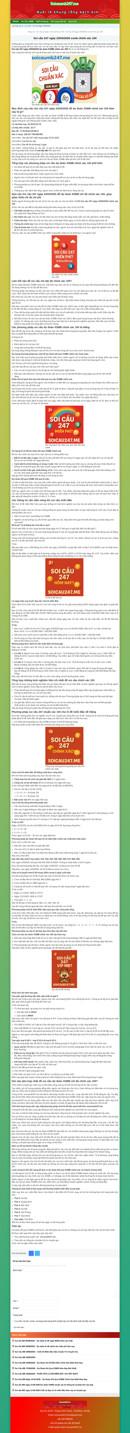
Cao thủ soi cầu (29, 141)
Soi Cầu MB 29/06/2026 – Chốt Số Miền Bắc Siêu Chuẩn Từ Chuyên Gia (46, 1352)
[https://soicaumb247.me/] (65, 18)
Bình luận (18, 1270)
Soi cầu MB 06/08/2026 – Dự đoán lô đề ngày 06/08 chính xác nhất (44, 1341)
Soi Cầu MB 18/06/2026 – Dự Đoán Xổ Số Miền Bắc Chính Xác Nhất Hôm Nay (49, 1363)
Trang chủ (31, 32)
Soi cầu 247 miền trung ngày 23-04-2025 (40, 138)
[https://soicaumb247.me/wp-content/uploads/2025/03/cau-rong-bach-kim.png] (65, 79)
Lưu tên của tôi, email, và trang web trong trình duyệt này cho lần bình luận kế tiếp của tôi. (55, 1321)
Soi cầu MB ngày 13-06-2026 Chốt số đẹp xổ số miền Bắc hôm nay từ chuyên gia (50, 1390)
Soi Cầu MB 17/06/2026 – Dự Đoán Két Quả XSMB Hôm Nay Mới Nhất (45, 1368)
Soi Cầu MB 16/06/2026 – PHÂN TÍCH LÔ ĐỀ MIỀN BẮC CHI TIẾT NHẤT (46, 1374)
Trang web (17, 1315)
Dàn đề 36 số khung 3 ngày (34, 145)
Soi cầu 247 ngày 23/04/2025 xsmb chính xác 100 (65, 38)
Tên (15, 1301)
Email (16, 1308)
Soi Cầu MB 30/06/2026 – (26, 1357)
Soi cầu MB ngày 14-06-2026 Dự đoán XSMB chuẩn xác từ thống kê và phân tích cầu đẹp (54, 1385)
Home (16, 21)
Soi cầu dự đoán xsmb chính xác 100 (50, 32)
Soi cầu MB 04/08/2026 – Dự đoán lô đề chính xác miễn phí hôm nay (45, 1346)
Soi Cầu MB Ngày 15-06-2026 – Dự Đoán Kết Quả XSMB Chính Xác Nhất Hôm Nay (51, 1379)
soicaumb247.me (48, 1237)
